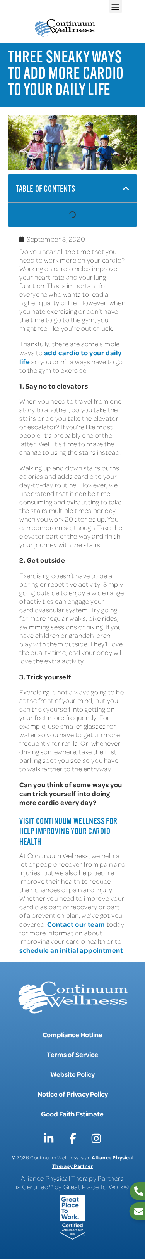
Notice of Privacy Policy (73, 1094)
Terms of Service (72, 1054)
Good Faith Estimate (72, 1113)
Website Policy (72, 1074)
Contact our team (76, 924)
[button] (115, 6)
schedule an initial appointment (71, 950)
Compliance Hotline (72, 1034)
